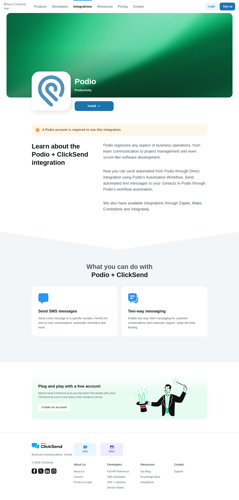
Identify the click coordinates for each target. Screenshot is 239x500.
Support (178, 471)
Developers (60, 6)
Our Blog (145, 471)
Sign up (227, 6)
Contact (138, 6)
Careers (78, 476)
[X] (40, 471)
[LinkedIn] (47, 471)
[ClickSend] (17, 6)
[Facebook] (34, 471)
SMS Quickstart (116, 476)
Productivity (83, 90)
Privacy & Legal (83, 482)
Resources (105, 6)
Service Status (115, 487)
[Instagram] (53, 471)
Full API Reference (118, 471)
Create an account (54, 407)
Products (40, 6)
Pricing (123, 6)
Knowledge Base (150, 476)
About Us (79, 471)
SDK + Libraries (116, 482)
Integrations (82, 6)
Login (211, 6)
